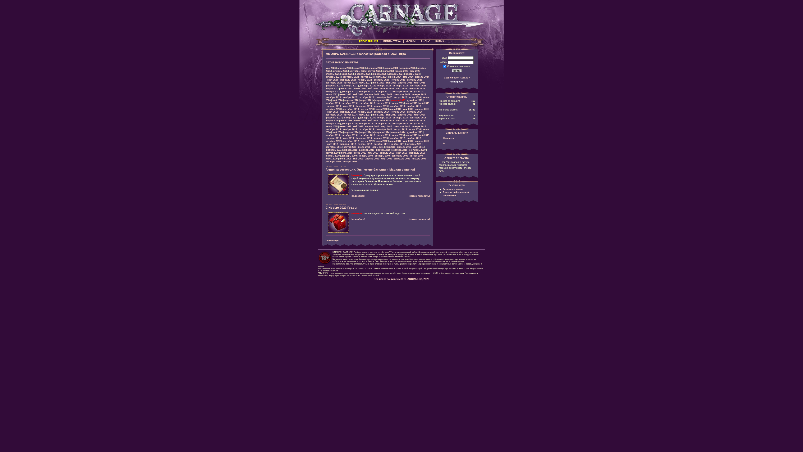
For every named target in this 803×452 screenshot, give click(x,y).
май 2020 (337, 100)
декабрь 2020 (333, 97)
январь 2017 (351, 117)
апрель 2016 (387, 120)
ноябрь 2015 (366, 123)
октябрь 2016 (400, 117)
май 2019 (424, 103)
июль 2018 (381, 109)
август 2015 (416, 123)
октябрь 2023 (414, 79)
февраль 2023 (334, 85)
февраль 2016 (417, 120)
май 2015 (358, 126)
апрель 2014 (351, 132)
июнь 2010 (360, 153)
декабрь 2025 (408, 68)
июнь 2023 (378, 82)
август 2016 (332, 120)
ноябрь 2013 (333, 135)
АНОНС (425, 41)
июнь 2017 (378, 114)
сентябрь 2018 (351, 109)
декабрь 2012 (397, 138)
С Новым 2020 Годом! (342, 207)
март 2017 (419, 114)
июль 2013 (398, 135)
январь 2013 (381, 138)
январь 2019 (381, 106)
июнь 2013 (411, 135)
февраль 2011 (333, 150)
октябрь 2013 (349, 135)
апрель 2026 (345, 68)
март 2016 (401, 120)
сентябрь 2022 (418, 85)
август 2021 (416, 91)
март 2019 (348, 106)
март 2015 (386, 126)
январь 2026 (391, 68)
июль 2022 (346, 88)
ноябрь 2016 (384, 117)
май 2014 (337, 132)
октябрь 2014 (366, 129)
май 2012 (408, 141)
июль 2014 (415, 129)
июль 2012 (381, 141)
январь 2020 (398, 100)
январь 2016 (333, 123)
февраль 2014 (381, 132)
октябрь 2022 (400, 85)
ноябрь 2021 (366, 91)
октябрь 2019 (349, 103)
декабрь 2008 (333, 161)
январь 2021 (419, 94)
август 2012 (367, 141)
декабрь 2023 (381, 79)
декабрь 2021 (349, 91)
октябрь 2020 (366, 97)
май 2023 (391, 82)
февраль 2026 (374, 68)
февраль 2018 (348, 111)
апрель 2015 (372, 126)
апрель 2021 (372, 94)
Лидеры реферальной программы (456, 193)
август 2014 (400, 129)
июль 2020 (415, 97)
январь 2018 (365, 111)
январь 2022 (333, 91)
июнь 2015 (345, 126)
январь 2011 (350, 150)
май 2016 (373, 120)
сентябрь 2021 (400, 91)
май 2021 (358, 94)
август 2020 (400, 97)
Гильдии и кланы (453, 189)
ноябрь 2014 (350, 129)
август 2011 (350, 147)
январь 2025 (379, 74)
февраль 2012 (348, 144)
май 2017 (391, 114)
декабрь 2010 (366, 150)
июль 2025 (388, 71)
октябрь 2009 (382, 155)
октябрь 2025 (340, 71)
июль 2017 (365, 114)
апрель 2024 (422, 77)
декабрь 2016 (367, 117)
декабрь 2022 (367, 85)
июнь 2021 (345, 94)
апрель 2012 (422, 141)
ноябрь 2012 (414, 138)
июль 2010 (346, 153)
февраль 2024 (348, 79)
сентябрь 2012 (351, 141)
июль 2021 (332, 94)
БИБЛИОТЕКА (392, 41)
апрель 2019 (334, 106)
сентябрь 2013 (367, 135)
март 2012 (332, 144)
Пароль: (443, 62)
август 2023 (350, 82)
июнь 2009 (345, 158)
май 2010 (373, 153)
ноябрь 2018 (414, 106)
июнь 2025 (402, 71)
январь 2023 (351, 85)
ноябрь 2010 (383, 150)
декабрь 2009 (349, 155)
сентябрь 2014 (384, 129)
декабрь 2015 (349, 123)
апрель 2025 (333, 74)
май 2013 (424, 135)
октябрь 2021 (382, 91)
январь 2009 (419, 158)
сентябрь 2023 (334, 82)
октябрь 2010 (399, 150)
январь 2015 (419, 126)
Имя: (444, 57)
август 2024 (367, 77)
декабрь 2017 (381, 111)
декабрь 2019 (414, 100)
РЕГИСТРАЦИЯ (368, 41)
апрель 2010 (387, 153)
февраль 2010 (417, 153)
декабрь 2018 (397, 106)
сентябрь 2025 (357, 71)
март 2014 (365, 132)
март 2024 (332, 79)
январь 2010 (333, 155)
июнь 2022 (360, 88)
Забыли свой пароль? (457, 77)
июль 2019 (398, 103)
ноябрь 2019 (333, 103)
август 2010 (332, 153)
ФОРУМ (411, 41)
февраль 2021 (402, 94)
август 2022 (332, 88)
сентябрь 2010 (417, 150)
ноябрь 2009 (366, 155)
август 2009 (416, 155)
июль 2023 (365, 82)
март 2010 (401, 153)
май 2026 (331, 68)
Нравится (448, 138)
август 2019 (383, 103)
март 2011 (418, 147)
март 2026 (358, 68)
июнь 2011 (378, 147)
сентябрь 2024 (351, 77)
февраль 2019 (364, 106)
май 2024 (408, 77)
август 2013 (383, 135)
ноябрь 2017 (398, 111)
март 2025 (347, 74)
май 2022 (373, 88)
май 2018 (408, 109)
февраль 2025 (362, 74)
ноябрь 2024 (412, 74)
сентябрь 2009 (400, 155)
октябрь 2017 (414, 111)
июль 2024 (381, 77)
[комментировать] (419, 196)
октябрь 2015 (382, 123)
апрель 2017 (405, 114)
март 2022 (401, 88)
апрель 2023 (405, 82)
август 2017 (350, 114)
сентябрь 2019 (367, 103)
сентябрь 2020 (384, 97)
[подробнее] (358, 196)
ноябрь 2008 (350, 161)
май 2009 (358, 158)
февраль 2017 (334, 117)
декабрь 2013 (414, 132)
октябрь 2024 (333, 77)
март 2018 (332, 111)
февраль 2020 (381, 100)
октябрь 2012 (333, 141)
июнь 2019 (411, 103)
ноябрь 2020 (350, 97)
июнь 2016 (360, 120)
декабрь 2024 (396, 74)
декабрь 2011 (381, 144)
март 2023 (419, 82)
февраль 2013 (364, 138)
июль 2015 (332, 126)
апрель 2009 (372, 158)
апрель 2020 (351, 100)
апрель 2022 (387, 88)
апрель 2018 (422, 109)
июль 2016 (346, 120)
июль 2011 (364, 147)
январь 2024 (365, 79)
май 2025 (415, 71)
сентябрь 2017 (334, 114)
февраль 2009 (402, 158)
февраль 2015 (402, 126)
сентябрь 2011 (334, 147)
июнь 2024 (395, 77)
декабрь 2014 (333, 129)
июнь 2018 (395, 109)
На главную (332, 240)
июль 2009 (332, 158)
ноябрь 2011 (398, 144)
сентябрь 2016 (418, 117)
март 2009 (386, 158)
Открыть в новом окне (459, 66)
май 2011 (390, 147)
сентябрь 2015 (400, 123)
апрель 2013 (334, 138)
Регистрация (457, 81)
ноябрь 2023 (398, 79)
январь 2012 (365, 144)
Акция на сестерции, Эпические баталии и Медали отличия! (370, 169)
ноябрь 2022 (384, 85)
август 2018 (367, 109)
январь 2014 (398, 132)
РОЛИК (439, 41)
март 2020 (365, 100)
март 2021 (386, 94)
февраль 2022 (417, 88)
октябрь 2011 (414, 144)
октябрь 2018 (333, 109)
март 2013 (348, 138)
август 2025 (374, 71)
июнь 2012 (395, 141)
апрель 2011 (404, 147)
